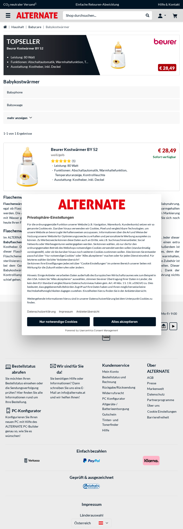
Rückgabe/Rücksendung (117, 387)
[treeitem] (91, 118)
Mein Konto (110, 371)
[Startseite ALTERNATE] (37, 15)
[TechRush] (164, 325)
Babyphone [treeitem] (15, 92)
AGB (150, 377)
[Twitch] (106, 336)
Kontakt (174, 4)
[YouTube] (173, 325)
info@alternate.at (73, 392)
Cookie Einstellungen (162, 411)
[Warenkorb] (175, 15)
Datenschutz (155, 394)
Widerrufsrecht (113, 393)
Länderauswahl (91, 515)
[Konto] (162, 15)
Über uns (153, 405)
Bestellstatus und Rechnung (114, 379)
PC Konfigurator (113, 398)
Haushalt (17, 27)
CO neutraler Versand (19, 4)
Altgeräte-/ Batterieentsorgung (115, 406)
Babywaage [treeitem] (15, 105)
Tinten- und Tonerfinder (110, 422)
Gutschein (109, 414)
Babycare (34, 27)
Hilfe (161, 4)
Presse (151, 383)
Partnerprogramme (160, 400)
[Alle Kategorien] (8, 15)
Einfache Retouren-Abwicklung (97, 4)
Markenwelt (155, 389)
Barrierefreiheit (158, 417)
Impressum (92, 504)
